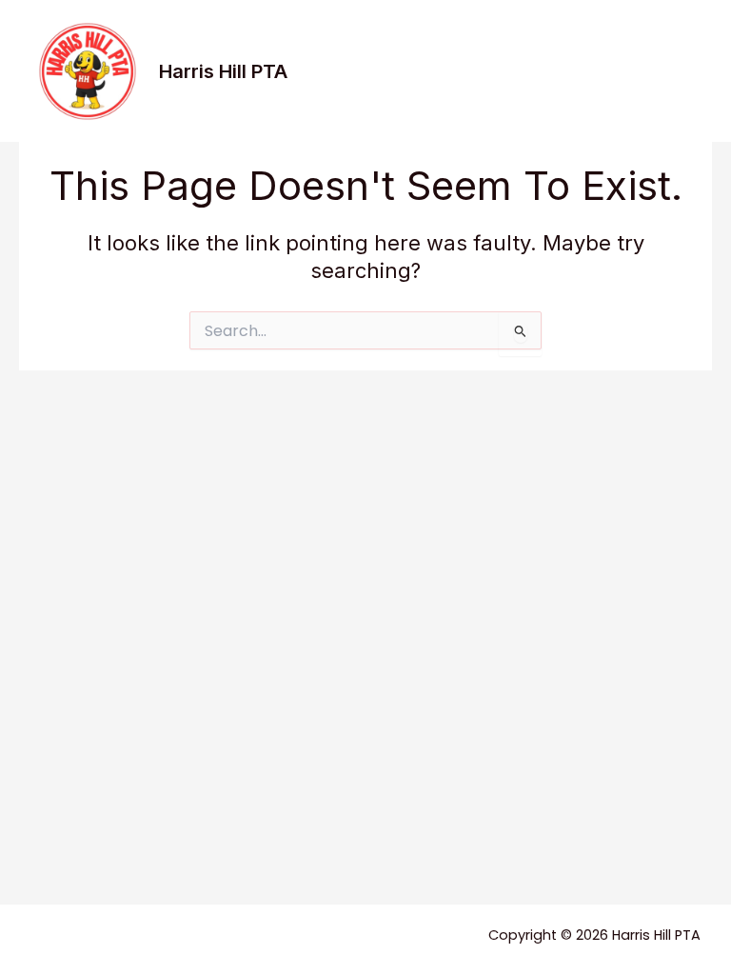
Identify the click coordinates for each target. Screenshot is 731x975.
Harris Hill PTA (223, 71)
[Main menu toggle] (680, 71)
